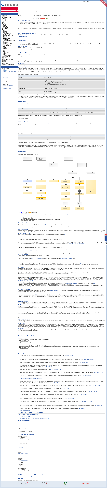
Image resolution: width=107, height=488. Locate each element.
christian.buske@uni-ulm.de (22, 441)
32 (93, 283)
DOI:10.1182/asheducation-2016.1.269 (55, 369)
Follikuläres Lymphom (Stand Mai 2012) (8, 88)
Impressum (91, 1)
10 (94, 140)
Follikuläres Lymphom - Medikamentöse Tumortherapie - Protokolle (28, 414)
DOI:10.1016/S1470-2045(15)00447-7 (95, 385)
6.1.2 (64, 226)
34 (71, 284)
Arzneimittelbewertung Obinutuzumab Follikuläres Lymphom (76, 243)
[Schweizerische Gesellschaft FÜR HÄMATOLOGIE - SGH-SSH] (95, 483)
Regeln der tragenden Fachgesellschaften (26, 476)
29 (76, 281)
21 (98, 249)
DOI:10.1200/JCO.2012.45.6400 (25, 410)
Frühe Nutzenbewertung (6, 77)
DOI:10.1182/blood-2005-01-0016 (55, 382)
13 (45, 224)
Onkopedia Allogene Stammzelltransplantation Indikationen (37, 286)
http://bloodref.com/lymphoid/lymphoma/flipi (45, 123)
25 (80, 263)
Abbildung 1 (97, 152)
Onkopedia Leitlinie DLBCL (80, 70)
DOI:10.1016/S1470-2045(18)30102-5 (89, 359)
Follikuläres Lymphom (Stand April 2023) (8, 85)
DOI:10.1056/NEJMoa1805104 (65, 388)
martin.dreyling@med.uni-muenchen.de (23, 447)
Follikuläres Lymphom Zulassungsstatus (35, 250)
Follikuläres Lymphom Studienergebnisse (41, 294)
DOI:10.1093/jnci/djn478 (81, 408)
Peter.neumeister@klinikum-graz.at (23, 460)
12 (63, 223)
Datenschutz (95, 1)
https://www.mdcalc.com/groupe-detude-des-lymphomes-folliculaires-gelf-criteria (31, 378)
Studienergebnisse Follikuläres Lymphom (91, 231)
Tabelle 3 (93, 123)
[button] (106, 234)
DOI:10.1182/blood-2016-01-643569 (69, 355)
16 (64, 234)
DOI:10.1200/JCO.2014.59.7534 (98, 372)
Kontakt (88, 1)
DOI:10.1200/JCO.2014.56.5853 (82, 394)
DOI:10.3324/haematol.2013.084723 (87, 401)
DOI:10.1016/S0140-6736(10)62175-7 (92, 391)
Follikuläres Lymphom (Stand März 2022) (8, 86)
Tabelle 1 (73, 71)
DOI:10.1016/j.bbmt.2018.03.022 (24, 403)
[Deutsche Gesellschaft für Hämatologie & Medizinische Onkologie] (30, 483)
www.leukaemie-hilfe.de (21, 432)
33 (94, 283)
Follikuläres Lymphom (5, 82)
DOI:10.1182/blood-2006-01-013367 (48, 366)
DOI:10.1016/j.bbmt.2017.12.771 (98, 405)
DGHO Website (85, 1)
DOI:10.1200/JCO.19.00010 (71, 398)
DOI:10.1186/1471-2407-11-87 (87, 375)
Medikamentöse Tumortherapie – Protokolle (66, 258)
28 (29, 278)
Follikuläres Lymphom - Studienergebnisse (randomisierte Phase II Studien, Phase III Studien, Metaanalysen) (33, 418)
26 (68, 273)
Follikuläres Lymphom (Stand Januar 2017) (8, 87)
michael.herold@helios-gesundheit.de (23, 453)
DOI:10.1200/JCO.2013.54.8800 (84, 362)
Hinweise (98, 1)
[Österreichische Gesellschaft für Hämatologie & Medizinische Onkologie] (52, 483)
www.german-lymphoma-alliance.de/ (23, 427)
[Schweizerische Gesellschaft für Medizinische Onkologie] (74, 483)
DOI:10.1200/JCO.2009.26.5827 (93, 406)
